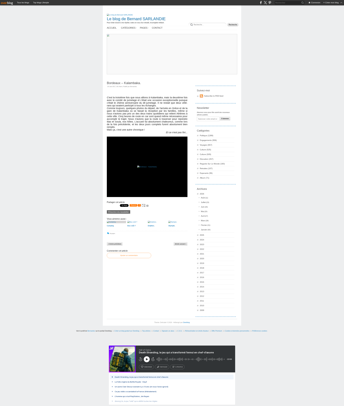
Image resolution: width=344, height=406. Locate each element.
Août (203, 198)
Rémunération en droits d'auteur (197, 331)
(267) (206, 159)
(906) (208, 140)
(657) (206, 145)
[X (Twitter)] (265, 2)
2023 (202, 244)
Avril (203, 216)
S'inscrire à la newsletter (118, 212)
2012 (202, 296)
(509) (205, 154)
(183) (212, 164)
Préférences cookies (259, 331)
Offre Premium (217, 331)
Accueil (112, 28)
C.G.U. (180, 331)
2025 (202, 235)
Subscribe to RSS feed (213, 96)
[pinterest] (269, 2)
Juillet (203, 202)
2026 (202, 194)
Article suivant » (180, 244)
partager (163, 367)
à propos (179, 367)
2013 (202, 291)
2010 (202, 305)
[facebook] (261, 2)
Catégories (128, 28)
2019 (202, 263)
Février (204, 225)
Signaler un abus (168, 331)
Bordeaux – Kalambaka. (124, 83)
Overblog (186, 322)
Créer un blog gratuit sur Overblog (126, 331)
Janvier (204, 230)
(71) (204, 178)
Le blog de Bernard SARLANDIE (136, 19)
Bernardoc (91, 331)
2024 (202, 240)
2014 (202, 287)
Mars (203, 220)
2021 (202, 254)
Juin (202, 207)
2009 (202, 310)
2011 (202, 301)
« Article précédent (114, 244)
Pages (143, 28)
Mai (202, 211)
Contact (157, 28)
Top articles (146, 331)
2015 (202, 282)
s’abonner (148, 367)
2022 (202, 249)
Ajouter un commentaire (129, 255)
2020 (202, 258)
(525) (205, 150)
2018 (202, 268)
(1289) (206, 135)
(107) (206, 168)
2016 (202, 277)
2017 (202, 273)
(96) (206, 173)
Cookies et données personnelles (237, 331)
